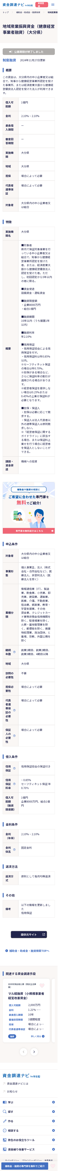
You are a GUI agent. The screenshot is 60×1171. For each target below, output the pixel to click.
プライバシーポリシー (32, 1160)
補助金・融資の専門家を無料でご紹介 (25, 1166)
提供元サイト (29, 934)
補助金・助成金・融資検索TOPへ (29, 951)
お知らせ (12, 1091)
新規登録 (41, 4)
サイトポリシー (12, 1160)
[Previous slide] (24, 1052)
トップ (6, 12)
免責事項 (48, 1160)
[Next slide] (34, 1052)
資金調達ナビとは (17, 1083)
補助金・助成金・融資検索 (28, 12)
